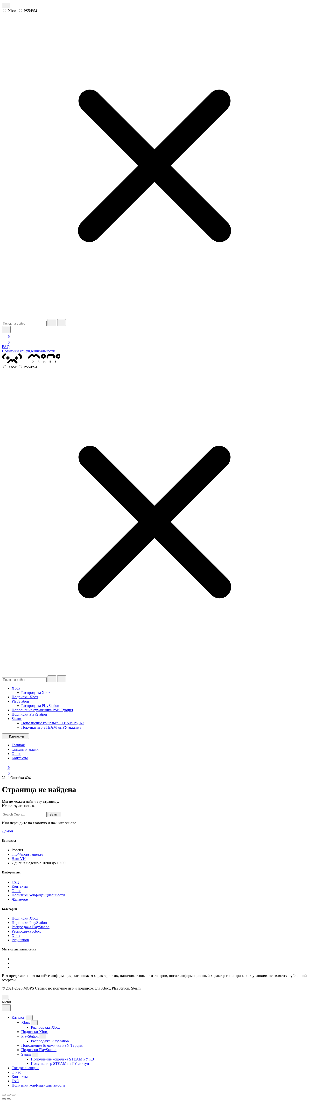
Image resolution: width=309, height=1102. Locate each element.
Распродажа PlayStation (40, 706)
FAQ (6, 347)
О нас (16, 891)
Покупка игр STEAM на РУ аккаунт (51, 727)
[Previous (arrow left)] (4, 1099)
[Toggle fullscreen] (9, 1094)
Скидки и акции (25, 1068)
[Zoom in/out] (13, 1094)
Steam (17, 719)
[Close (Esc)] (4, 1094)
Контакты (20, 886)
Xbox (12, 11)
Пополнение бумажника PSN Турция (42, 710)
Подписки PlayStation (29, 714)
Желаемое (20, 899)
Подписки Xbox (25, 697)
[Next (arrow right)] (9, 1099)
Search (54, 814)
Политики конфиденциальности (28, 351)
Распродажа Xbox (35, 692)
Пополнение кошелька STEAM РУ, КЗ (52, 723)
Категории (16, 736)
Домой (7, 831)
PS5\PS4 (30, 11)
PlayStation (21, 701)
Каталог (18, 1017)
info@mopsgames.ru (27, 854)
